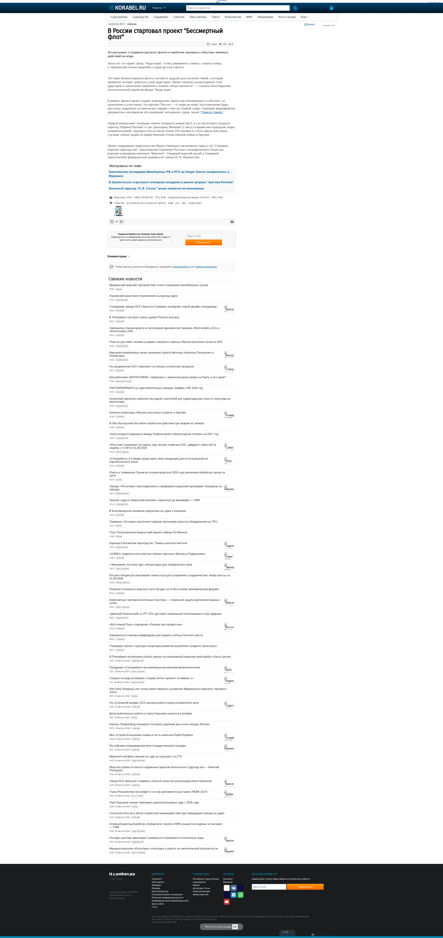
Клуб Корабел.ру (160, 891)
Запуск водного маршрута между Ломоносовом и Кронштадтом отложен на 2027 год (163, 434)
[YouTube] (226, 901)
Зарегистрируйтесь (206, 266)
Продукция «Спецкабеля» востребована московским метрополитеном (154, 667)
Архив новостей (200, 894)
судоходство (122, 300)
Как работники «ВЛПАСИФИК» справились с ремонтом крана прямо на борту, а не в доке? (167, 377)
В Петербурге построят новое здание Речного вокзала (144, 317)
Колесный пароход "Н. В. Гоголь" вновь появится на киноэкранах (156, 188)
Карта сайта (158, 904)
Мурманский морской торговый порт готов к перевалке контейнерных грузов (158, 285)
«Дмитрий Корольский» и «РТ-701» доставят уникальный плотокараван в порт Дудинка (165, 613)
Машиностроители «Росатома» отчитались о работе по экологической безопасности (163, 848)
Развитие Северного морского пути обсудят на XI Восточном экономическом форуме (164, 589)
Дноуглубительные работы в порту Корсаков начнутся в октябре (150, 713)
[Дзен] (226, 888)
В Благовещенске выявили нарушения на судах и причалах (147, 510)
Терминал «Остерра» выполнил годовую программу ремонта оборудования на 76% (163, 521)
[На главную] (127, 8)
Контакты (228, 879)
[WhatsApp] (240, 894)
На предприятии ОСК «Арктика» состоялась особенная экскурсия (151, 366)
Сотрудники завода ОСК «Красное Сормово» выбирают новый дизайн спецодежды (163, 306)
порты (119, 289)
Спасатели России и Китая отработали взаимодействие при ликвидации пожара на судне (166, 813)
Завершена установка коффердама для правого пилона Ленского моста (156, 635)
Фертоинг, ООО (123, 197)
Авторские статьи (201, 888)
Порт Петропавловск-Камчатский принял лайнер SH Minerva (148, 532)
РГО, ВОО (160, 197)
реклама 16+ (435, 2)
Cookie (227, 926)
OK (235, 926)
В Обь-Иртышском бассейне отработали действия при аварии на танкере (156, 423)
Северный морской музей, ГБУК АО (188, 197)
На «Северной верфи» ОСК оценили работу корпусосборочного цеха (154, 702)
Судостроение (118, 17)
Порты (216, 17)
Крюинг (196, 885)
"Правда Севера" (211, 112)
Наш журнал (158, 882)
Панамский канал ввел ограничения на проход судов (143, 295)
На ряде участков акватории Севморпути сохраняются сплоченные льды (156, 837)
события (132, 24)
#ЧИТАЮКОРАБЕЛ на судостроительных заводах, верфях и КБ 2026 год (156, 387)
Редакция (156, 885)
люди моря (194, 203)
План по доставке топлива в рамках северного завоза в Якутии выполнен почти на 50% (166, 341)
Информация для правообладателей (170, 901)
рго (177, 203)
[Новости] (119, 211)
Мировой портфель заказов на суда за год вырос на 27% (145, 756)
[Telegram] (233, 894)
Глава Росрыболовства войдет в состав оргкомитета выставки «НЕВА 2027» (158, 791)
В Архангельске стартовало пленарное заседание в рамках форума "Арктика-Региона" (171, 182)
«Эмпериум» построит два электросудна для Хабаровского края (150, 564)
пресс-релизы (122, 607)
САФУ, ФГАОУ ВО (143, 197)
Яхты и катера (287, 17)
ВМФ (249, 17)
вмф (170, 203)
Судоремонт (161, 17)
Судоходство (140, 17)
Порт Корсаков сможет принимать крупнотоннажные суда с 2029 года (154, 802)
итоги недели (122, 452)
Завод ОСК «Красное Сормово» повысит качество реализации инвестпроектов (160, 781)
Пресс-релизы (198, 17)
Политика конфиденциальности (167, 897)
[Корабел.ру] (122, 874)
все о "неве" (137, 796)
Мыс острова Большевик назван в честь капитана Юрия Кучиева (151, 734)
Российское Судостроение (206, 879)
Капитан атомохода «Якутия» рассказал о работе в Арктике (147, 412)
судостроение (122, 568)
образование (122, 493)
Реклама (156, 888)
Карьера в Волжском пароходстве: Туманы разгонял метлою (148, 543)
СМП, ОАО (217, 197)
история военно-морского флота (146, 203)
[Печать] (232, 221)
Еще (303, 17)
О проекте (157, 879)
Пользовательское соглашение (167, 894)
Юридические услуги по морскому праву (121, 897)
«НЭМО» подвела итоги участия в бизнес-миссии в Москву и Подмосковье (157, 553)
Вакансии (228, 882)
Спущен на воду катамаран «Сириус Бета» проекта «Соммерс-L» (151, 678)
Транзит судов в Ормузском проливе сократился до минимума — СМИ (154, 500)
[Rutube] (240, 888)
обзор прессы (122, 582)
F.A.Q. (154, 907)
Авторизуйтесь (181, 266)
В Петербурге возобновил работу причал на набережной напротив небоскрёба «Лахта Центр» (170, 656)
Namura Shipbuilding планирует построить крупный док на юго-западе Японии (159, 724)
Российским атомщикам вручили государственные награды (147, 745)
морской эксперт (124, 381)
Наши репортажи (201, 891)
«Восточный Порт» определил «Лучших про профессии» (145, 624)
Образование (265, 17)
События (179, 17)
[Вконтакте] (233, 888)
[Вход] (331, 8)
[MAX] (226, 894)
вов (184, 203)
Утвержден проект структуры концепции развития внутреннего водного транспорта (163, 645)
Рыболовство (233, 17)
